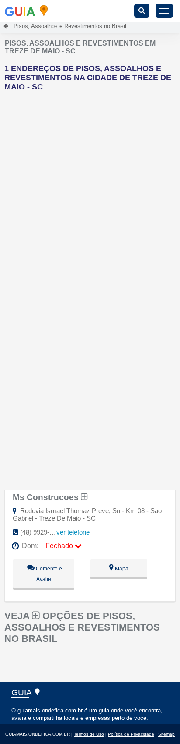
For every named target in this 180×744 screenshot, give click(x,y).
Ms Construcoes (47, 497)
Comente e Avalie (48, 574)
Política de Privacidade (131, 734)
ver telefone (73, 532)
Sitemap (166, 734)
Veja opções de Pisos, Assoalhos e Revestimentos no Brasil (82, 627)
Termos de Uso (89, 734)
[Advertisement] (90, 188)
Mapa (121, 569)
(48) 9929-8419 (41, 532)
